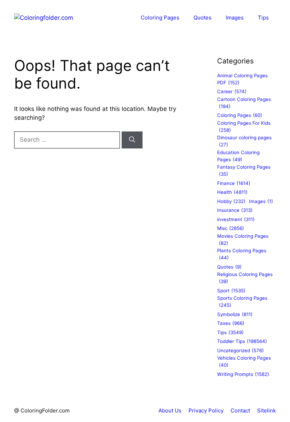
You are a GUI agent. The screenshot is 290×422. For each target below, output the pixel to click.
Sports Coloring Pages (242, 301)
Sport (231, 290)
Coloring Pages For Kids (244, 126)
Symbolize (235, 314)
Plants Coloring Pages (241, 254)
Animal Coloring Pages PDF (242, 79)
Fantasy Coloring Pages (244, 170)
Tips (263, 17)
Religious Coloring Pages (245, 277)
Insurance (235, 210)
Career (231, 91)
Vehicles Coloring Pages (244, 361)
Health (232, 192)
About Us (169, 410)
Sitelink (266, 410)
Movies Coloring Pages (242, 239)
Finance (233, 183)
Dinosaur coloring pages (244, 141)
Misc (230, 228)
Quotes (202, 17)
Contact (240, 410)
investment (236, 219)
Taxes (230, 323)
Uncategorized (240, 350)
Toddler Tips (242, 341)
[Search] (132, 139)
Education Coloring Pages (238, 156)
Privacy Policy (206, 410)
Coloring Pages (160, 17)
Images (235, 17)
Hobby (231, 201)
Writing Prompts (243, 374)
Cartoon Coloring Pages (244, 102)
